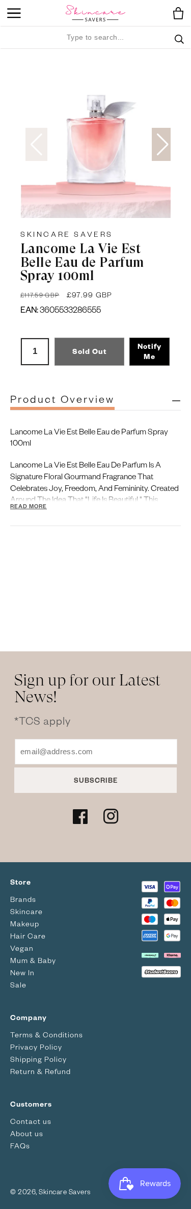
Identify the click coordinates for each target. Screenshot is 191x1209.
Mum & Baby (33, 960)
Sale (18, 985)
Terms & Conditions (46, 1034)
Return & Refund (40, 1071)
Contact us (30, 1121)
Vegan (22, 948)
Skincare (26, 911)
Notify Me (149, 351)
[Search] (179, 45)
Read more (28, 506)
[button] (175, 13)
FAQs (20, 1145)
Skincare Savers (66, 234)
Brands (23, 899)
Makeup (24, 923)
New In (22, 972)
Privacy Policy (36, 1047)
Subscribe (96, 780)
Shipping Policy (38, 1059)
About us (26, 1133)
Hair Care (28, 936)
